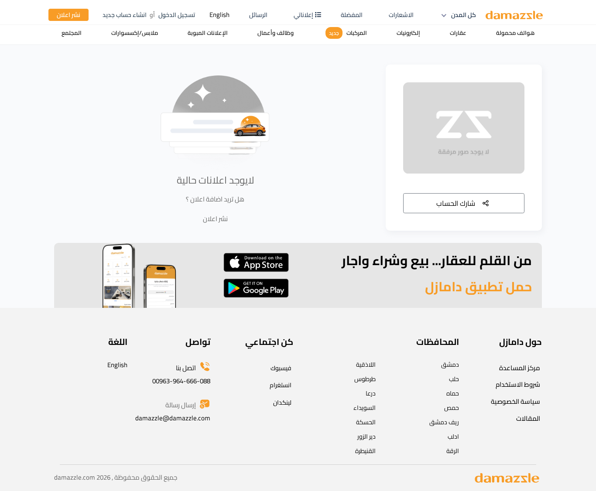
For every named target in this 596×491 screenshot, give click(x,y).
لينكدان (282, 402)
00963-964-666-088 (181, 381)
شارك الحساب (455, 203)
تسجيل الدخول (176, 14)
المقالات (528, 418)
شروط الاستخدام (518, 384)
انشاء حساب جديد (125, 14)
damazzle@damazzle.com (172, 418)
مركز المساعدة (519, 367)
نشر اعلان (68, 14)
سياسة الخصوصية (515, 401)
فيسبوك (281, 368)
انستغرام (280, 385)
